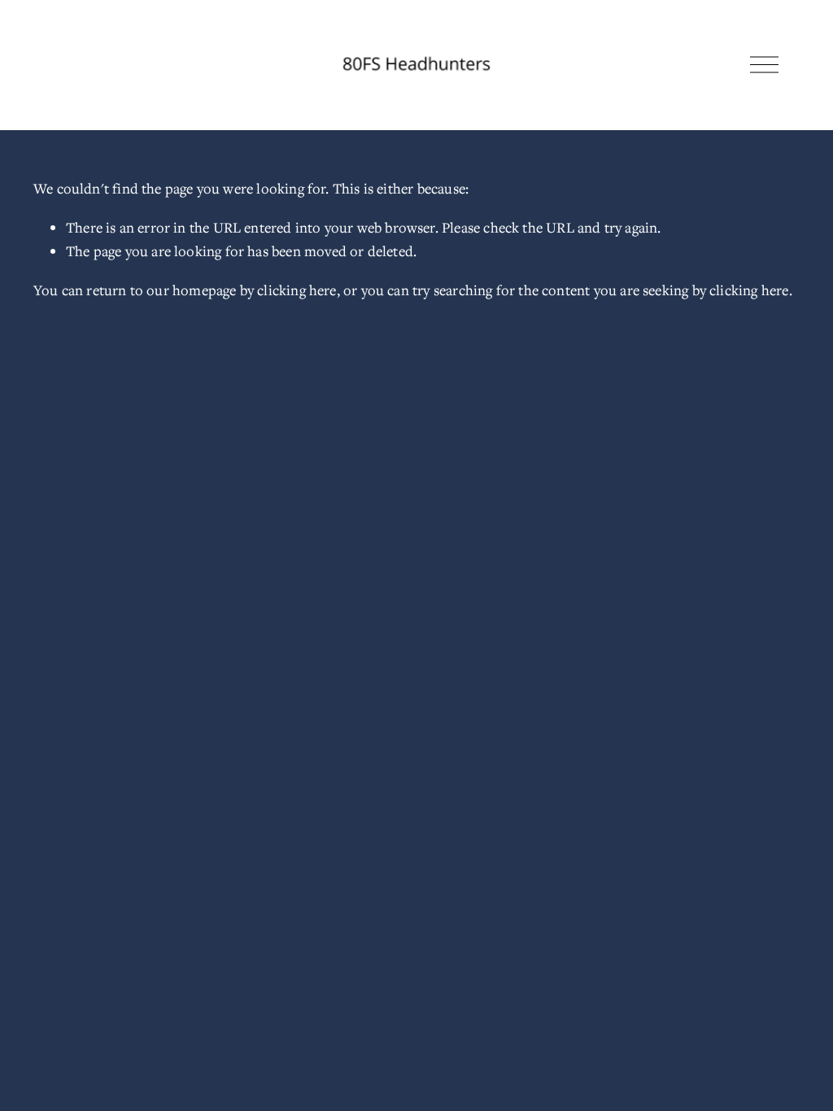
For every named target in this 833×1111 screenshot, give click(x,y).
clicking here (296, 290)
